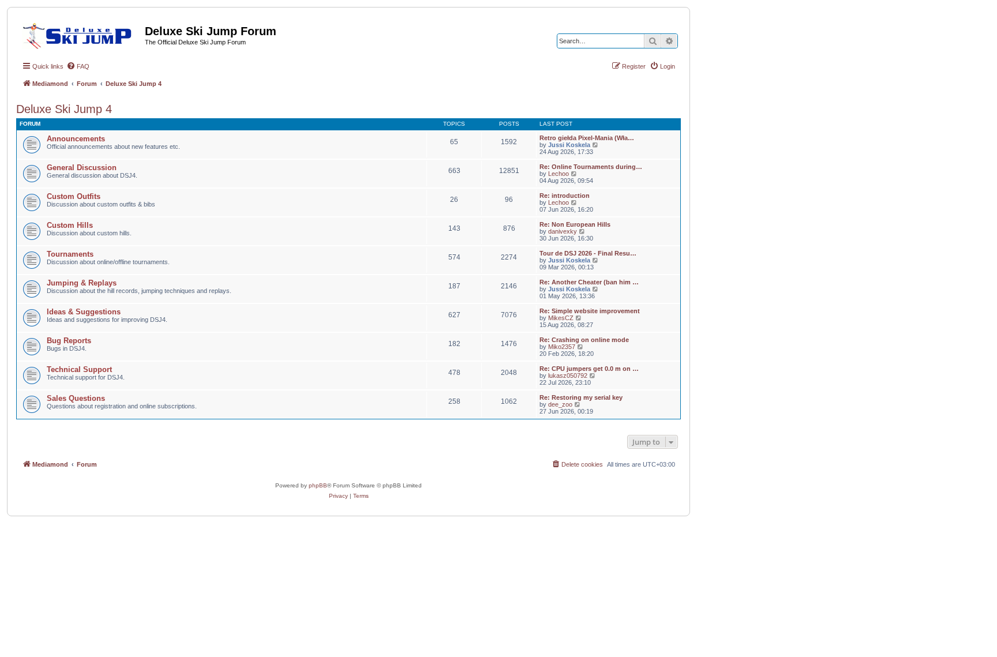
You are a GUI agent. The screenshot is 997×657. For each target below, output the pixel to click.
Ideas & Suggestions (84, 311)
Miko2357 (561, 346)
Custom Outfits (73, 196)
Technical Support (79, 369)
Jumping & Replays (82, 283)
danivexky (562, 231)
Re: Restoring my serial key (581, 397)
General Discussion (82, 167)
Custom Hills (70, 225)
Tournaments (70, 254)
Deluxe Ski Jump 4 (64, 109)
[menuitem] (77, 66)
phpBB (318, 485)
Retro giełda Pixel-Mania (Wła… (586, 137)
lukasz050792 (567, 375)
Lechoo (558, 173)
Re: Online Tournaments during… (590, 166)
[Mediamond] (80, 34)
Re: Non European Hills (574, 224)
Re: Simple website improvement (589, 310)
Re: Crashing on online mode (584, 339)
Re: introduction (564, 195)
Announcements (76, 138)
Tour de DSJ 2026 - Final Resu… (587, 253)
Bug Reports (69, 340)
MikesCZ (561, 317)
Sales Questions (76, 398)
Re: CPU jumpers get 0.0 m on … (589, 368)
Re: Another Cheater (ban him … (589, 282)
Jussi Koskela (569, 144)
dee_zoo (560, 404)
